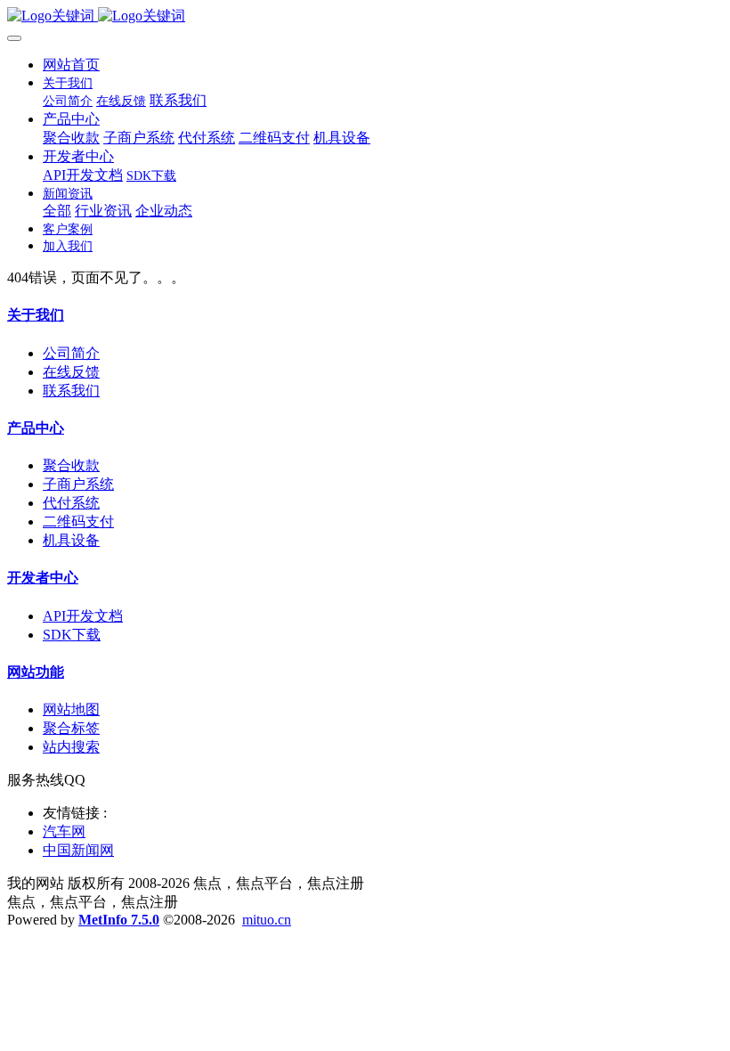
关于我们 (35, 314)
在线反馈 (71, 371)
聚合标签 (71, 728)
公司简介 (71, 353)
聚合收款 (71, 465)
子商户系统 (78, 484)
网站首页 (71, 64)
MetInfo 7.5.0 (118, 919)
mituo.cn (266, 919)
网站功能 (35, 672)
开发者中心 (42, 577)
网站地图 (71, 709)
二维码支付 (78, 521)
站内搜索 (71, 746)
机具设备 (71, 540)
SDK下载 (72, 634)
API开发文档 (83, 615)
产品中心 (35, 428)
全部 (57, 210)
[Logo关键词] (365, 16)
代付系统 (71, 502)
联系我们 (71, 390)
